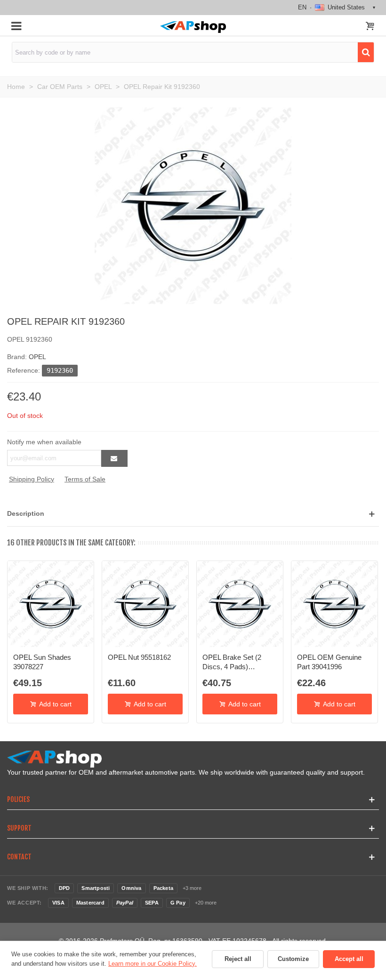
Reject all (238, 958)
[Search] (366, 52)
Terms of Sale (84, 479)
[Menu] (16, 25)
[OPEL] (193, 205)
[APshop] (192, 27)
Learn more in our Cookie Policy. (152, 963)
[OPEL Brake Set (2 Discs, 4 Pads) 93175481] (240, 604)
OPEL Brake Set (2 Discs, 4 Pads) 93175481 (231, 662)
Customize (293, 958)
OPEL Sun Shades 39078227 (42, 662)
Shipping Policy (31, 479)
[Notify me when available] (114, 458)
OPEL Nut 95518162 (139, 657)
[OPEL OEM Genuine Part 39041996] (334, 604)
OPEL (37, 356)
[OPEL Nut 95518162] (145, 604)
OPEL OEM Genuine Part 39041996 (329, 662)
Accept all (349, 958)
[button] (193, 513)
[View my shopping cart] (370, 27)
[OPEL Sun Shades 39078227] (51, 604)
